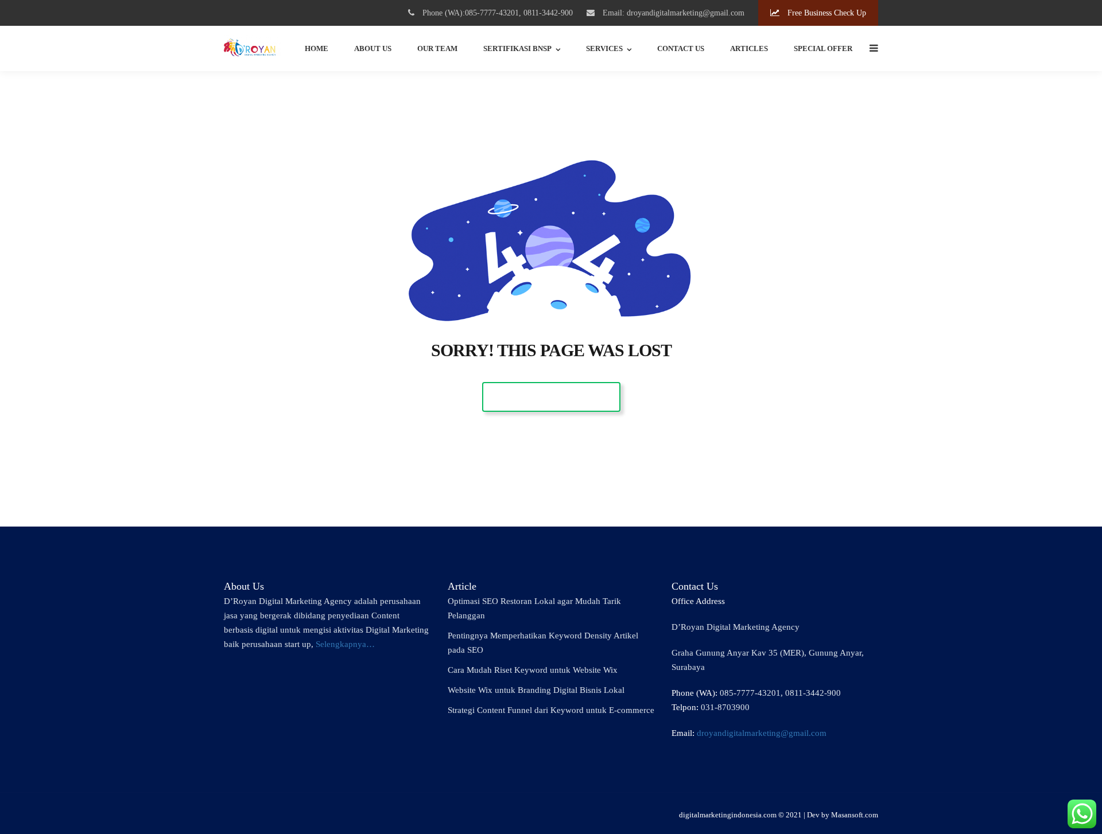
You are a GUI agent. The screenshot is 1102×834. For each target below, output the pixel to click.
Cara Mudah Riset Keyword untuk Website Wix (533, 670)
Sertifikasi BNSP (517, 48)
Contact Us (680, 48)
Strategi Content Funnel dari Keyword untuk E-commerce (551, 710)
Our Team (437, 48)
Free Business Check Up (825, 13)
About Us (372, 48)
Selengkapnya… (345, 644)
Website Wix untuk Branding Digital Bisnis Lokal (536, 690)
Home (316, 48)
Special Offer (823, 48)
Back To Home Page (551, 397)
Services (604, 48)
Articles (749, 48)
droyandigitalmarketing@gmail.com (761, 733)
